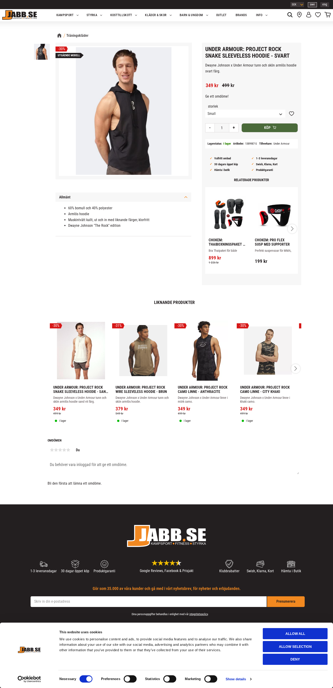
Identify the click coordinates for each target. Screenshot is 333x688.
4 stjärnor (64, 450)
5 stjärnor (68, 450)
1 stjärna (52, 450)
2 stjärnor (56, 450)
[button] (318, 15)
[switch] (130, 679)
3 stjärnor (60, 450)
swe (312, 4)
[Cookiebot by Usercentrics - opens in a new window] (29, 679)
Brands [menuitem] (241, 15)
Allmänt (64, 197)
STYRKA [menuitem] (92, 15)
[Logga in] (308, 15)
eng (324, 4)
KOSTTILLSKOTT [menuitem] (121, 15)
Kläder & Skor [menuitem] (155, 15)
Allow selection (295, 647)
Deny (295, 659)
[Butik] (299, 15)
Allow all (295, 634)
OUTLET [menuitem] (221, 15)
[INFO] (230, 266)
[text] (212, 85)
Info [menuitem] (259, 15)
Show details (236, 679)
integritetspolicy (198, 614)
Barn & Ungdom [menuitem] (191, 15)
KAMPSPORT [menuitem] (65, 15)
